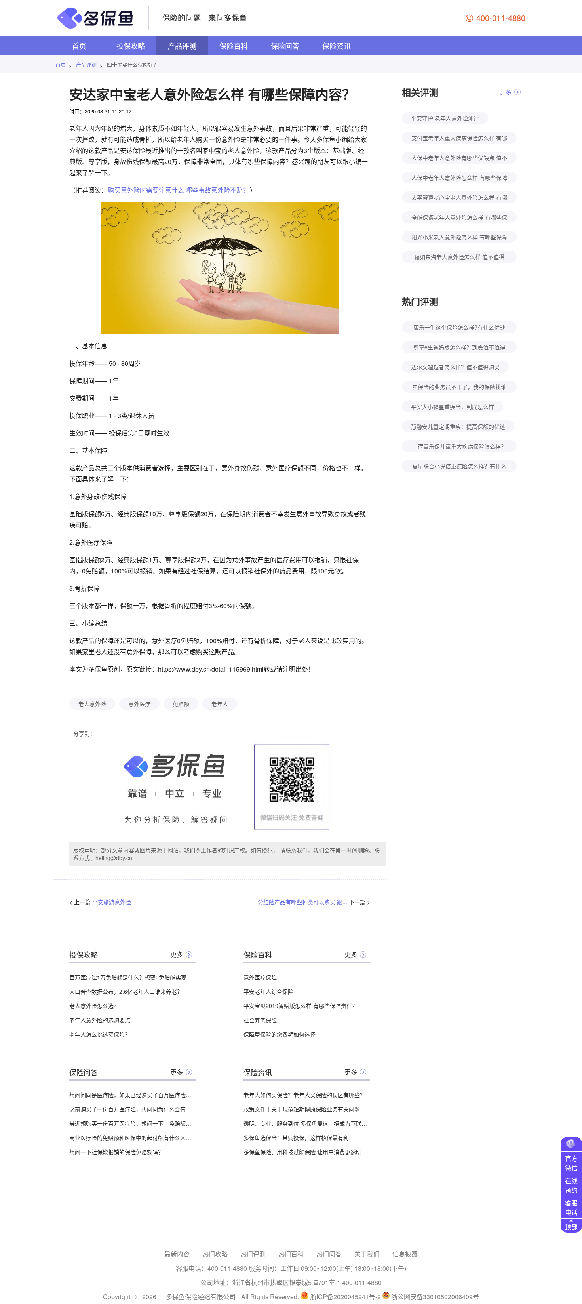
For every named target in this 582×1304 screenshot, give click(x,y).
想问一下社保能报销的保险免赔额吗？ (116, 1152)
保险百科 (233, 45)
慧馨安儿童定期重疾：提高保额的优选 (458, 426)
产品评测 (182, 45)
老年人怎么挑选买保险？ (99, 1034)
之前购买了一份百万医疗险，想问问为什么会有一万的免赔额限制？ (132, 1109)
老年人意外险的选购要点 (99, 1020)
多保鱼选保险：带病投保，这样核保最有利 (296, 1138)
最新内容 (177, 1253)
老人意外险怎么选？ (94, 1006)
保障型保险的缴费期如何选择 (279, 1034)
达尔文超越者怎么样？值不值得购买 (455, 367)
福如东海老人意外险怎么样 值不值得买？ (459, 258)
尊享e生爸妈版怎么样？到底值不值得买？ (459, 348)
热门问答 (329, 1253)
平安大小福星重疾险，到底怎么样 (452, 406)
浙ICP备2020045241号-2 (345, 1296)
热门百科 (291, 1253)
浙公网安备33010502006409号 (435, 1296)
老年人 (219, 704)
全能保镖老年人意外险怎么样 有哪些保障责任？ (459, 218)
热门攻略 (215, 1253)
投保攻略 (130, 45)
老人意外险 (92, 704)
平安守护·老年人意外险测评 (445, 118)
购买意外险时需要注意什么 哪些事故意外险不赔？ (178, 190)
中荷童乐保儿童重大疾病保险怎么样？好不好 (459, 447)
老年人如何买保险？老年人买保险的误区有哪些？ (304, 1095)
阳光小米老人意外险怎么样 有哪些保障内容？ (459, 238)
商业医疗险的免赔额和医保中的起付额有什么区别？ (132, 1138)
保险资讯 (336, 45)
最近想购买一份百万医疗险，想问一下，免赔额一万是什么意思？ (132, 1123)
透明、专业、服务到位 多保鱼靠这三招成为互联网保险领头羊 (306, 1123)
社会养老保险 (260, 1020)
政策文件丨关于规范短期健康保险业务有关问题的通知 (306, 1109)
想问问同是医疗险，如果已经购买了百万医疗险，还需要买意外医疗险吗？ (132, 1095)
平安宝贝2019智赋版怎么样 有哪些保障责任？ (300, 1006)
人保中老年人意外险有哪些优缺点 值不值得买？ (459, 159)
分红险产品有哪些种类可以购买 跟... (302, 902)
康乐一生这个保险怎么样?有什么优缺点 (459, 328)
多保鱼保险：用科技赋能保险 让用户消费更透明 (302, 1152)
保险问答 (285, 45)
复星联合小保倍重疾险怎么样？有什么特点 (459, 467)
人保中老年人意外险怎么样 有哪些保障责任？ (459, 178)
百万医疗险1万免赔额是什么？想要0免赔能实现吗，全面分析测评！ (132, 977)
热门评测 (253, 1253)
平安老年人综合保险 (268, 991)
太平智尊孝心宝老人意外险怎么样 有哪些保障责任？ (459, 198)
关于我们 (367, 1253)
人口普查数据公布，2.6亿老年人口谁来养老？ (126, 991)
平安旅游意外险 (111, 902)
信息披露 (405, 1253)
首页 (79, 45)
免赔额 (181, 704)
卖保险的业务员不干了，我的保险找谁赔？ (459, 388)
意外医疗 (139, 704)
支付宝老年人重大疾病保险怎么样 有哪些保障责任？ (459, 139)
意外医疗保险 (260, 977)
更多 (176, 954)
